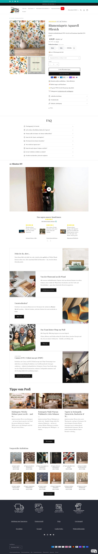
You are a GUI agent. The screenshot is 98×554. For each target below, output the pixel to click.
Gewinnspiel (79, 521)
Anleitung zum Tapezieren (19, 521)
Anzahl (50, 61)
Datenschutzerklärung (25, 552)
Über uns (45, 344)
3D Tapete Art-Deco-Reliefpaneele (82, 487)
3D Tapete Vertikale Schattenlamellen (82, 466)
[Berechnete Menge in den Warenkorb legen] (74, 48)
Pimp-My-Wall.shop (16, 552)
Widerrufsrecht (46, 552)
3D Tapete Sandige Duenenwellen (16, 487)
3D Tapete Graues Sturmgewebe (42, 487)
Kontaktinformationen (38, 552)
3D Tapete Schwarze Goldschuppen (55, 466)
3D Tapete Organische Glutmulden (56, 487)
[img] (49, 219)
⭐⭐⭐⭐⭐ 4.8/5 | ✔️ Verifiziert (58, 21)
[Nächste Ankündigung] (64, 1)
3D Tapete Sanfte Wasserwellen (16, 466)
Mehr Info (19, 316)
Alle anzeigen (49, 441)
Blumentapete (12, 18)
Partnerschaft (39, 521)
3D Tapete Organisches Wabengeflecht (29, 487)
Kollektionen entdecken (48, 290)
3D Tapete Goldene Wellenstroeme (68, 487)
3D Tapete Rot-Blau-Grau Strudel (69, 466)
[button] (31, 8)
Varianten (51, 55)
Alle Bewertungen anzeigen (48, 221)
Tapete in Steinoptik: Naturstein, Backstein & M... (74, 414)
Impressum (52, 552)
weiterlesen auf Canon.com (23, 376)
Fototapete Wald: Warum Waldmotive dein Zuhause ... (48, 414)
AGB (31, 552)
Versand (57, 41)
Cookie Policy (59, 529)
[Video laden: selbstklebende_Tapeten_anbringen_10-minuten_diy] (49, 189)
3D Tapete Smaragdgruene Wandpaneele (42, 466)
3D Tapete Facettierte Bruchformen (29, 466)
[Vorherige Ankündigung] (33, 1)
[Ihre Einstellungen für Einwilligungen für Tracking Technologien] (95, 551)
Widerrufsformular (79, 529)
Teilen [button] (51, 108)
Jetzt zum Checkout (64, 73)
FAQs (58, 521)
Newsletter (19, 529)
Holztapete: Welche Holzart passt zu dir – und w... (22, 414)
